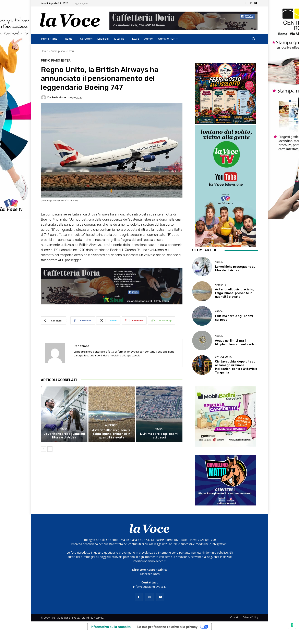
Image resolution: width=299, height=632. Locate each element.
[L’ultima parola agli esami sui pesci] (159, 414)
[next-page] (49, 449)
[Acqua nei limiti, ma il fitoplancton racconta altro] (202, 340)
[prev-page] (43, 449)
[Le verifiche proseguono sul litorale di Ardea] (64, 414)
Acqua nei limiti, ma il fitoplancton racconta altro (235, 342)
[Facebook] (245, 3)
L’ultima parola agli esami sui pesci (159, 435)
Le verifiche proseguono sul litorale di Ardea (64, 435)
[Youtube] (255, 3)
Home (44, 51)
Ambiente (111, 425)
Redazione (58, 97)
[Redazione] (44, 97)
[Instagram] (250, 3)
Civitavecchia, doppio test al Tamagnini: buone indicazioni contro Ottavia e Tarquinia (236, 367)
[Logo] (70, 20)
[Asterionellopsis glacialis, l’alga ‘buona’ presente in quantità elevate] (111, 414)
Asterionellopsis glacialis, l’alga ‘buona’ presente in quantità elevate (111, 433)
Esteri (71, 51)
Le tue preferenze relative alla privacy (167, 627)
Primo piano (58, 51)
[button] (253, 39)
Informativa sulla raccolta (111, 627)
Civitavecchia (223, 357)
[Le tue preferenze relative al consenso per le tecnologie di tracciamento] (292, 625)
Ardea (64, 429)
